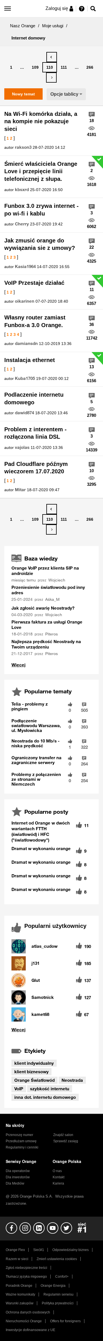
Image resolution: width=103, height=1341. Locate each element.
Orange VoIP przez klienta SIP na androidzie (45, 570)
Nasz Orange (22, 25)
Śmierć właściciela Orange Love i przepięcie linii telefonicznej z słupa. (40, 171)
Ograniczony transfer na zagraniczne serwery (36, 760)
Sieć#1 (38, 1250)
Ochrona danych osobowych (28, 1312)
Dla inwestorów (18, 1177)
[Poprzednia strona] (51, 57)
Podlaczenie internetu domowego (34, 398)
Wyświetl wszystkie (51, 1029)
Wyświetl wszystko (18, 665)
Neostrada (72, 1080)
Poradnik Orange (19, 1286)
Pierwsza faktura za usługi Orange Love (46, 624)
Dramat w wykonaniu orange (41, 848)
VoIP (18, 1088)
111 (64, 67)
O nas (57, 1171)
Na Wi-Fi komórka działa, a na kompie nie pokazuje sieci (40, 121)
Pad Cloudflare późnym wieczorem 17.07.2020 (36, 468)
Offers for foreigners (65, 1321)
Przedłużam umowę (21, 1141)
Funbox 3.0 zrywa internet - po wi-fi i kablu (41, 210)
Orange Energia (53, 1286)
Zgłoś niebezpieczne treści (26, 1268)
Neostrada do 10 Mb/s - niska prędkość (35, 743)
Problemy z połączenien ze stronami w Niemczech (36, 779)
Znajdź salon (63, 1135)
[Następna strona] (51, 77)
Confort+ (62, 1277)
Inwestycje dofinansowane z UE (30, 1330)
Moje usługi (52, 25)
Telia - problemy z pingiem (29, 706)
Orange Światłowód (34, 1080)
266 (89, 67)
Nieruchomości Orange (24, 1321)
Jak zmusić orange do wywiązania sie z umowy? (39, 244)
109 (35, 67)
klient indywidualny (34, 1063)
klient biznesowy (31, 1071)
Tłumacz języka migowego (26, 1277)
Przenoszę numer (19, 1135)
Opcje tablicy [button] (64, 94)
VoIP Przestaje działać (34, 283)
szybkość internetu (49, 1088)
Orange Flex (15, 1250)
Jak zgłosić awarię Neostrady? (42, 607)
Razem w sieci (17, 1259)
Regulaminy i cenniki (22, 1147)
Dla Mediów (15, 1183)
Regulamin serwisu (58, 1294)
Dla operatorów (18, 1171)
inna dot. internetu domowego (45, 1097)
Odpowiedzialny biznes (70, 1250)
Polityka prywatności (58, 1303)
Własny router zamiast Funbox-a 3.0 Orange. (35, 321)
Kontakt (58, 1177)
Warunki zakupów (19, 1303)
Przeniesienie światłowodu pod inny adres (48, 590)
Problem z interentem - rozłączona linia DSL (35, 433)
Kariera (58, 1183)
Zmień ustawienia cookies (57, 1259)
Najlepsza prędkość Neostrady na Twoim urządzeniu (46, 644)
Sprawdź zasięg (65, 1141)
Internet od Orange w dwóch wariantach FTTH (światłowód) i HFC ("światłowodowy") (40, 831)
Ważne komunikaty (20, 1294)
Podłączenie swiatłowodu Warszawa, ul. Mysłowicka (36, 725)
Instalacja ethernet (29, 360)
